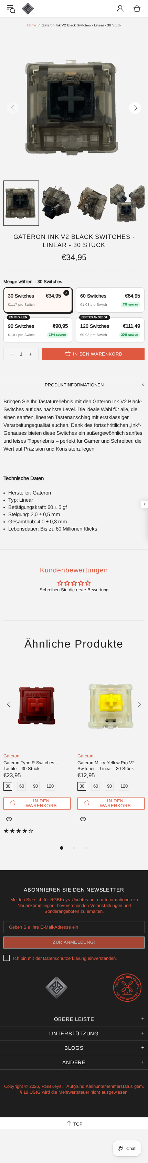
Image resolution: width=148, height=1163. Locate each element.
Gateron (11, 755)
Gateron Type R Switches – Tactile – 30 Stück (30, 765)
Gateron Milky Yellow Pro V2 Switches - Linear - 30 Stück (106, 765)
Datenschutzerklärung (64, 958)
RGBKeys (28, 8)
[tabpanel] (37, 753)
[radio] (37, 300)
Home (31, 25)
